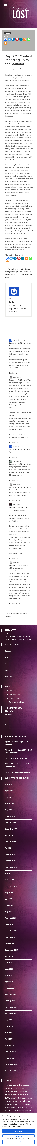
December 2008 (11, 1064)
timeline (19, 1110)
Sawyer (27, 1104)
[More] (5, 43)
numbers (12, 1104)
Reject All (18, 1142)
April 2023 (9, 791)
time (14, 1110)
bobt (20, 69)
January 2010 (10, 1001)
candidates (7, 1088)
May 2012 (8, 874)
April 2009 (9, 1039)
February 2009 (10, 1052)
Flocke (7, 1094)
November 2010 (11, 937)
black (24, 1085)
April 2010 (9, 982)
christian (17, 1088)
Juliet (6, 1101)
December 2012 (11, 861)
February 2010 (10, 994)
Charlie (12, 1088)
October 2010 (10, 943)
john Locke (24, 1098)
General (8, 664)
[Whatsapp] (28, 39)
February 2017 (10, 823)
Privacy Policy (14, 698)
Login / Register (25, 639)
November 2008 (11, 1071)
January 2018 (10, 816)
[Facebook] (5, 39)
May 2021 (8, 797)
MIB (25, 1101)
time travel (25, 1110)
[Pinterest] (17, 39)
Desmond (9, 1091)
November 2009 (11, 1013)
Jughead (30, 1098)
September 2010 (11, 950)
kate (10, 1101)
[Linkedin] (13, 39)
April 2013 (9, 848)
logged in (17, 613)
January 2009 (10, 1058)
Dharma (16, 1091)
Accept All (18, 1131)
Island (22, 1094)
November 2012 (11, 867)
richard (22, 1104)
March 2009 (9, 1045)
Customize (18, 1136)
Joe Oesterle (16, 1098)
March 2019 (9, 803)
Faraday (21, 1091)
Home (11, 691)
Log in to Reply (14, 373)
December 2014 (11, 829)
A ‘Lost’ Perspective (19, 758)
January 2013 (10, 854)
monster (7, 1104)
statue (7, 1110)
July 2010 (8, 963)
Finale (25, 1091)
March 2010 (9, 988)
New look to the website (21, 772)
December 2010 (11, 931)
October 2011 (10, 880)
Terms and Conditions (16, 702)
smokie (29, 1107)
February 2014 (10, 842)
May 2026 (8, 784)
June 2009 (9, 1026)
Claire (22, 1088)
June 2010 (9, 969)
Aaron (7, 1085)
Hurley (17, 1094)
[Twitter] (9, 39)
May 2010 (8, 975)
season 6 (7, 1107)
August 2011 (9, 893)
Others (16, 1104)
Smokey (24, 1107)
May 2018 (8, 810)
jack (26, 1094)
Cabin (27, 1085)
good (14, 1094)
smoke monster (16, 1107)
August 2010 (9, 956)
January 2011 (10, 924)
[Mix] (24, 39)
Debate (8, 651)
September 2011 (11, 886)
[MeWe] (21, 39)
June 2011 (9, 905)
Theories (8, 676)
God (11, 1094)
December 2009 (11, 1007)
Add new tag (14, 1085)
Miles (29, 1101)
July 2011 (8, 899)
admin (7, 772)
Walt (30, 1110)
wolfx (15, 461)
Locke (15, 1101)
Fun (6, 657)
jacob (8, 1097)
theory (11, 1110)
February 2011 (10, 918)
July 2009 (8, 1020)
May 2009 (8, 1033)
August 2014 (9, 835)
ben (21, 1085)
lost (20, 1101)
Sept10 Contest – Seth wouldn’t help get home (25, 271)
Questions (9, 670)
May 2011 (8, 912)
